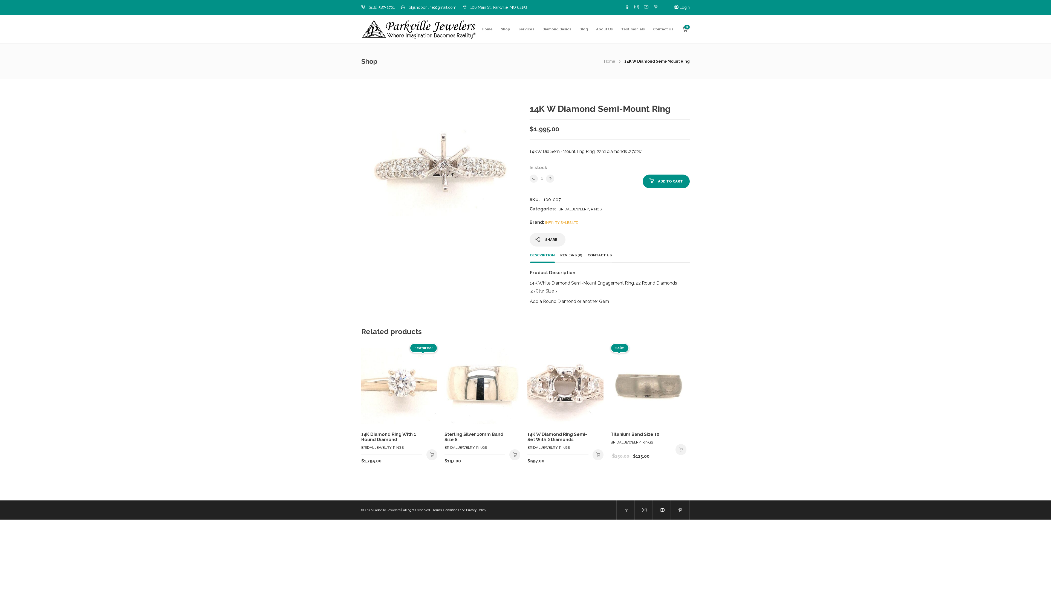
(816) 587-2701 (382, 7)
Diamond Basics (556, 29)
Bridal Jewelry (574, 209)
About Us (604, 29)
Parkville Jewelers (386, 510)
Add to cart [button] (431, 454)
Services (526, 29)
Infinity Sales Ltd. (562, 223)
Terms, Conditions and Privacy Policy (459, 510)
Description (542, 255)
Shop (505, 29)
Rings (596, 209)
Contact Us (663, 29)
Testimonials (633, 29)
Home (487, 29)
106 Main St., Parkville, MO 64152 (498, 7)
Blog (583, 29)
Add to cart (670, 181)
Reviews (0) (571, 255)
